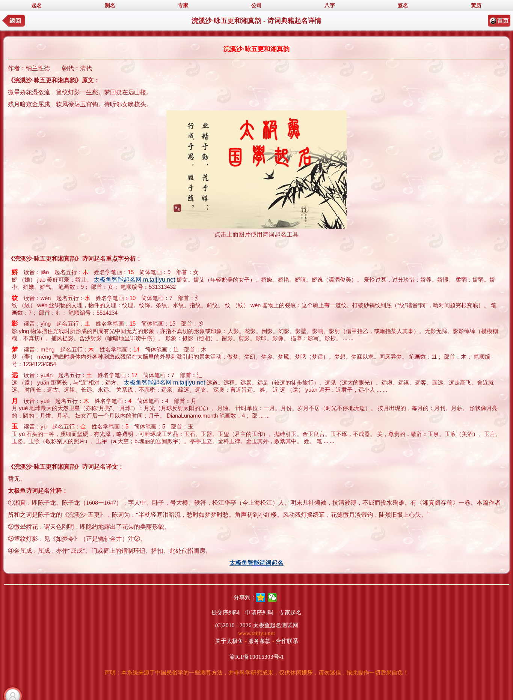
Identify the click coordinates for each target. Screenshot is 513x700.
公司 (256, 5)
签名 (403, 5)
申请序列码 (259, 612)
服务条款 (259, 641)
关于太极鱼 (229, 641)
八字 (329, 5)
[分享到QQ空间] (261, 597)
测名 (110, 5)
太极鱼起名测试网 (275, 625)
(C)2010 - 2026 (233, 625)
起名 (37, 5)
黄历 (476, 5)
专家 (183, 5)
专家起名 (290, 612)
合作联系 (287, 641)
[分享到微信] (272, 597)
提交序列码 (225, 612)
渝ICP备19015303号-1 (256, 657)
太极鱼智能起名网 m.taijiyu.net (134, 279)
